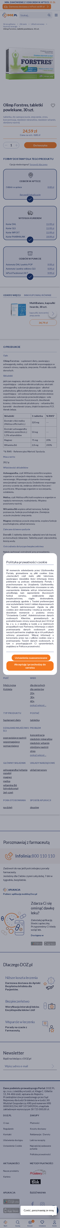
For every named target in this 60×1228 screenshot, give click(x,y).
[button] (54, 1207)
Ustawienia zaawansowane (31, 657)
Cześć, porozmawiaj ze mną (39, 1210)
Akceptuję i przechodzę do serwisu (30, 666)
